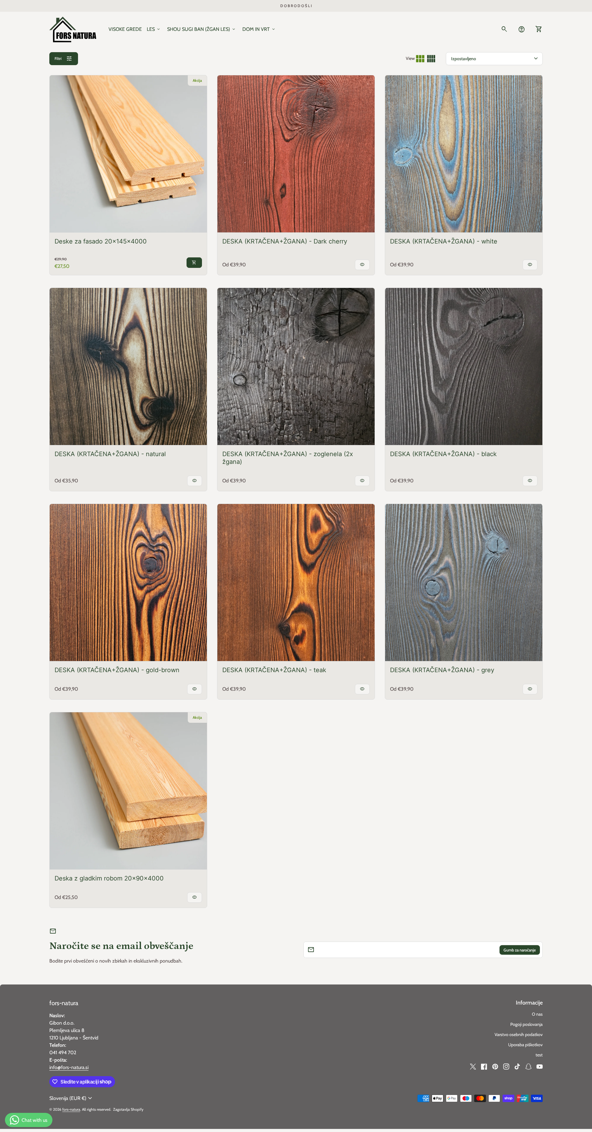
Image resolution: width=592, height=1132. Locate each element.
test (539, 1055)
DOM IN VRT (259, 29)
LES (154, 29)
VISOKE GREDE (125, 29)
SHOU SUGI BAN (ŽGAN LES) (201, 29)
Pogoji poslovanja (526, 1024)
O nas (537, 1014)
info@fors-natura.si (68, 1067)
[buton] (71, 1098)
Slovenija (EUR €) (71, 1098)
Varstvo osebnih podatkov (519, 1034)
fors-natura (63, 1003)
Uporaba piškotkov (525, 1044)
